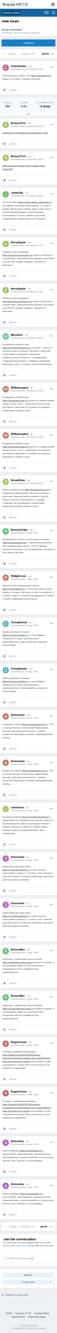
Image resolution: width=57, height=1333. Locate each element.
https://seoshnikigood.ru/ (34, 724)
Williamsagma (19, 387)
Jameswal (17, 807)
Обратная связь (37, 1316)
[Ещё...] (51, 67)
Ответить (28, 43)
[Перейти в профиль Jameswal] (6, 809)
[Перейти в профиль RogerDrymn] (6, 1043)
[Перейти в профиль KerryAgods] (6, 244)
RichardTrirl (18, 123)
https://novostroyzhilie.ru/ (15, 635)
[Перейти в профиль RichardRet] (6, 951)
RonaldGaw (18, 480)
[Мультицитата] (4, 90)
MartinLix (17, 334)
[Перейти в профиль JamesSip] (6, 194)
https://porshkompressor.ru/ (16, 347)
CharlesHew (15, 29)
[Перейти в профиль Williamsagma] (6, 389)
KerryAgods (18, 242)
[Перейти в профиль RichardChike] (6, 531)
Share (29, 1275)
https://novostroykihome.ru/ (35, 817)
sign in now (21, 1245)
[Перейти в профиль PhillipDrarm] (6, 577)
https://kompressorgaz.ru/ (15, 400)
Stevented (17, 857)
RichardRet (18, 949)
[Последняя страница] (53, 54)
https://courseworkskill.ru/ (15, 870)
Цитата (12, 90)
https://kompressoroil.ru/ (37, 489)
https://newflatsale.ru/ (31, 1150)
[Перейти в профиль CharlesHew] (6, 67)
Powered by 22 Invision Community (28, 1328)
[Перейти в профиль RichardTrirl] (6, 125)
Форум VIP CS (15, 4)
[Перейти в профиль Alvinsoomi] (6, 716)
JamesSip (17, 192)
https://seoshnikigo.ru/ (14, 589)
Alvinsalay (17, 1141)
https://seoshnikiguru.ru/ (15, 542)
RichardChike (19, 529)
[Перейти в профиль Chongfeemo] (6, 624)
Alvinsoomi (18, 714)
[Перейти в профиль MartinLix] (6, 336)
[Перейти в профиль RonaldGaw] (6, 482)
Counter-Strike (41, 1313)
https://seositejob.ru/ (41, 75)
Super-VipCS (18, 1316)
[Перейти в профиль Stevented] (6, 858)
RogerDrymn (19, 1042)
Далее (45, 54)
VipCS (9, 1313)
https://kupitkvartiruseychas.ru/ (18, 962)
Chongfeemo (19, 622)
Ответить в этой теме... (21, 1258)
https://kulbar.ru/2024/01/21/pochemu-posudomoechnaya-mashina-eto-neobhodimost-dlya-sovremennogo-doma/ (27, 1058)
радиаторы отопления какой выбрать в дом (25, 133)
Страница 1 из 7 (28, 54)
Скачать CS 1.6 (23, 1313)
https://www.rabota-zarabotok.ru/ (34, 202)
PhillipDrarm (18, 576)
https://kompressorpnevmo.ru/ (17, 255)
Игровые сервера (30, 32)
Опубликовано (27, 69)
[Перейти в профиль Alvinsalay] (6, 1143)
